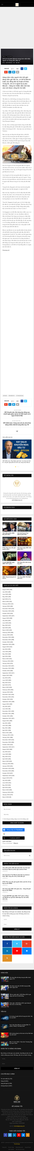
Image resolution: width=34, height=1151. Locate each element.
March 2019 (5, 790)
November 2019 (6, 770)
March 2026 (5, 601)
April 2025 (5, 627)
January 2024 (6, 663)
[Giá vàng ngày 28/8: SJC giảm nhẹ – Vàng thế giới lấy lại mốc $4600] (24, 541)
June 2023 (5, 680)
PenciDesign (17, 1144)
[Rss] (28, 1135)
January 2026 (6, 606)
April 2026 (5, 599)
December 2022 (6, 694)
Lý (4, 62)
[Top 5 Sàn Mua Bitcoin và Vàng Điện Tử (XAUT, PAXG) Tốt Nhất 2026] (5, 1026)
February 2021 (6, 735)
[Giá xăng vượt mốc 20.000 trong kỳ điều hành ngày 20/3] (5, 987)
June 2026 (5, 594)
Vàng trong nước (19, 1147)
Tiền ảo (4, 56)
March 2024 (5, 658)
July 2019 (5, 780)
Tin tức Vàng (11, 1147)
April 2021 (5, 730)
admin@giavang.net (17, 500)
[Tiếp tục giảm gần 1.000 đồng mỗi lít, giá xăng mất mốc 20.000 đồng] (5, 996)
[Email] (23, 1135)
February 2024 (6, 661)
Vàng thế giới (4, 1083)
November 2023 (6, 668)
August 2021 (5, 720)
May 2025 (5, 625)
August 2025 (5, 618)
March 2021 (5, 732)
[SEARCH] (30, 855)
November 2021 (6, 713)
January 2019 (6, 794)
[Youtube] (19, 1135)
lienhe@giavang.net (19, 1126)
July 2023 (5, 677)
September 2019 (6, 775)
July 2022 (5, 706)
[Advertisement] (17, 28)
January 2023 (6, 692)
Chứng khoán (4, 1085)
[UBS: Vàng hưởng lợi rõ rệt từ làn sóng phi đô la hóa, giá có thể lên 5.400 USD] (9, 570)
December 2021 (6, 711)
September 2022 (6, 701)
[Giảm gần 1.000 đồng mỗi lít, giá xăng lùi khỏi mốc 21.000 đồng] (5, 1004)
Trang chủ (4, 1147)
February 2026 (6, 604)
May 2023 (5, 682)
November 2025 (6, 611)
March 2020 (5, 761)
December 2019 (6, 768)
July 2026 (5, 592)
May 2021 (5, 728)
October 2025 (6, 613)
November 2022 (6, 697)
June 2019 (5, 782)
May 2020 (5, 756)
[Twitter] (10, 1135)
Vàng (2, 1081)
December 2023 (6, 666)
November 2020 (6, 742)
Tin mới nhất (9, 56)
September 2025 (6, 615)
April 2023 (5, 685)
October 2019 (6, 773)
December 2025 (6, 608)
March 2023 (5, 687)
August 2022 (5, 704)
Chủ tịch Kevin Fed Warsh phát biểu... (22, 533)
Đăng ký (16, 843)
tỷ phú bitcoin (19, 395)
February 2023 (6, 689)
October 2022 (6, 699)
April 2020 (5, 759)
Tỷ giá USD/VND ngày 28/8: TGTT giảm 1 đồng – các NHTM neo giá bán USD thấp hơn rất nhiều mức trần (15, 897)
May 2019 (5, 785)
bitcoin (5, 395)
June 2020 (5, 754)
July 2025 (5, 620)
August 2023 (5, 675)
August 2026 (5, 589)
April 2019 (5, 787)
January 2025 (6, 634)
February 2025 (6, 632)
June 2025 (5, 623)
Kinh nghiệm (11, 1149)
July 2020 (5, 751)
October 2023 (6, 670)
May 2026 (5, 596)
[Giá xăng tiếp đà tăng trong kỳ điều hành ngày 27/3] (5, 979)
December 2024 (6, 637)
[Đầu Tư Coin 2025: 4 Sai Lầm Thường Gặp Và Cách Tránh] (5, 1043)
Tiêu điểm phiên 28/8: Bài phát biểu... (8, 533)
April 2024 (5, 656)
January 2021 (6, 737)
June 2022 (5, 708)
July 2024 (5, 649)
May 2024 (5, 654)
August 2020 (5, 749)
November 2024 (6, 639)
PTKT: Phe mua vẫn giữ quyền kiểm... (9, 548)
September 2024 (6, 644)
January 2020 (6, 766)
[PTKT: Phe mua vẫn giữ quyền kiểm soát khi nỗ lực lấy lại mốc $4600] (9, 541)
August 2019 (5, 778)
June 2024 (5, 651)
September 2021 (6, 718)
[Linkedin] (14, 1135)
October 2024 (6, 642)
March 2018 (5, 797)
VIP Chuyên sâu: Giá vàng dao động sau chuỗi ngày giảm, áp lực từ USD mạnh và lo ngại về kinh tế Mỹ (17, 414)
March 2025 (5, 630)
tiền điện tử (11, 395)
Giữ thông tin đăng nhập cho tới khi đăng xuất (16, 819)
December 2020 (6, 739)
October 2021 (6, 716)
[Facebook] (5, 1135)
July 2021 (5, 723)
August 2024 (5, 646)
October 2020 (6, 744)
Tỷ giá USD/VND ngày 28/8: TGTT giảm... (8, 563)
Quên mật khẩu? (6, 841)
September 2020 (6, 747)
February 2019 (6, 792)
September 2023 (6, 673)
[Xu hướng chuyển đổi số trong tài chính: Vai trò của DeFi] (5, 1018)
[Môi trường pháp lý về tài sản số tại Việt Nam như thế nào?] (5, 1035)
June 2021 (5, 725)
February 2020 (6, 763)
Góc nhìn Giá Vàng (20, 1149)
